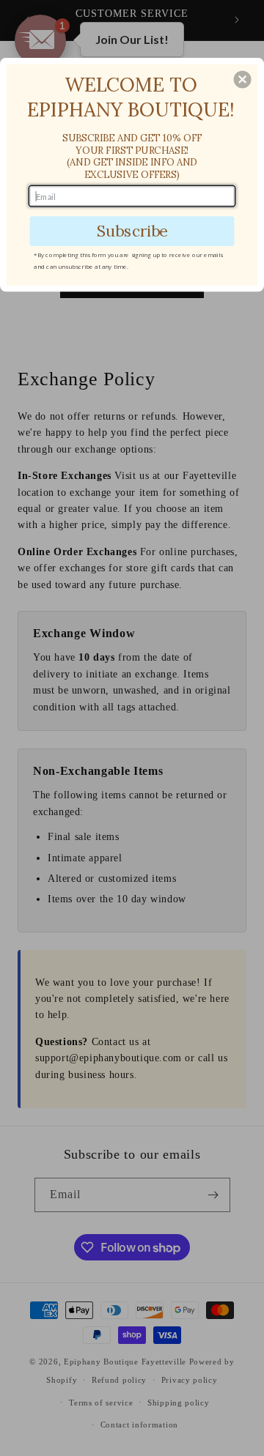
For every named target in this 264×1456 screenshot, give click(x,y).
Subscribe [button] (132, 231)
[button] (243, 80)
